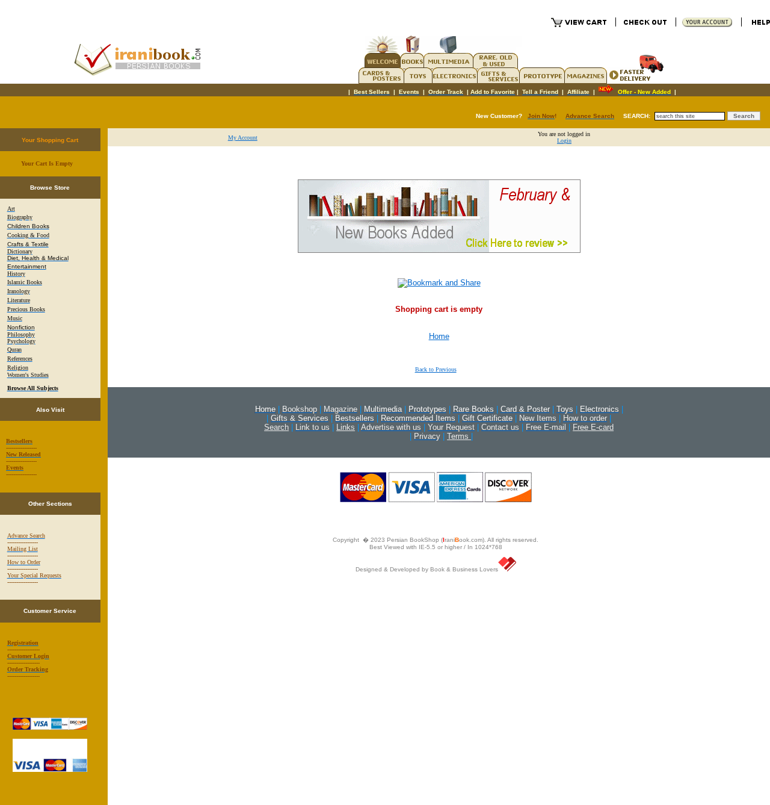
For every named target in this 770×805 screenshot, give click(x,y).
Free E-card (593, 427)
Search (276, 427)
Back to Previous (436, 369)
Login (564, 140)
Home (439, 336)
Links (345, 427)
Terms (459, 436)
